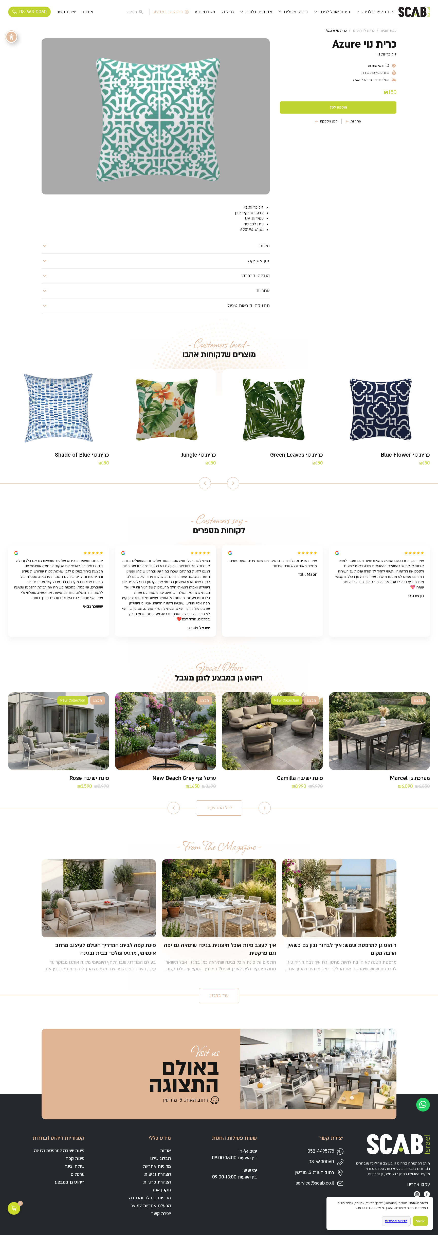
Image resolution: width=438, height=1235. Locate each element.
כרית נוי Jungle (198, 455)
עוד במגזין (219, 995)
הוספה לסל (338, 107)
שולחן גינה (74, 1166)
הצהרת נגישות (157, 1174)
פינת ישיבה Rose (89, 778)
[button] (156, 246)
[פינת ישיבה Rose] (58, 731)
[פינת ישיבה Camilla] (272, 731)
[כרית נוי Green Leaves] (272, 408)
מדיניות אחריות (157, 1166)
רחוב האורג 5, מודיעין (185, 1100)
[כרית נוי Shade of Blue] (58, 408)
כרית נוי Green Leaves (296, 455)
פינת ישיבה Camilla (300, 778)
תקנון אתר (161, 1190)
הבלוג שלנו (160, 1158)
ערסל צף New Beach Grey (184, 778)
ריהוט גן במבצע (168, 12)
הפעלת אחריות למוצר (151, 1206)
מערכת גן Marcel (410, 778)
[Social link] (427, 1194)
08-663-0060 (33, 12)
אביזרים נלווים (258, 12)
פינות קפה (75, 1158)
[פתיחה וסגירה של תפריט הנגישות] (11, 37)
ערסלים (77, 1174)
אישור (420, 1221)
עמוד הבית (388, 30)
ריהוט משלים (296, 12)
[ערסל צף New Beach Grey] (165, 731)
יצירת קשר (66, 12)
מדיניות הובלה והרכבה (150, 1198)
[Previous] (233, 483)
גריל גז (227, 12)
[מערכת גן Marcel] (379, 731)
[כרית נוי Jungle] (165, 408)
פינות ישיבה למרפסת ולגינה (59, 1151)
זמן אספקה (328, 121)
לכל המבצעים (219, 808)
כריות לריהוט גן (364, 30)
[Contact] (423, 1105)
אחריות (356, 121)
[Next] (205, 483)
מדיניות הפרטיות (396, 1221)
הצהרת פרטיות (157, 1182)
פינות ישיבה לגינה (378, 12)
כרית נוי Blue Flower (405, 455)
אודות (87, 12)
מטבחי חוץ (205, 12)
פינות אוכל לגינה (334, 12)
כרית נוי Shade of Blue (82, 455)
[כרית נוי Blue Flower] (379, 408)
